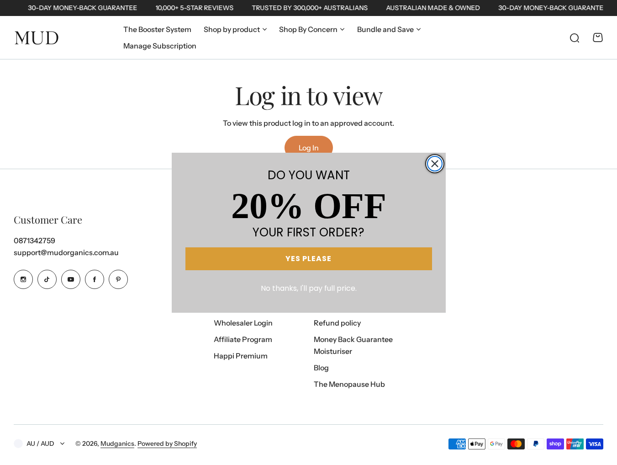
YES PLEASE (308, 258)
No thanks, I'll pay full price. (309, 288)
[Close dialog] (434, 163)
